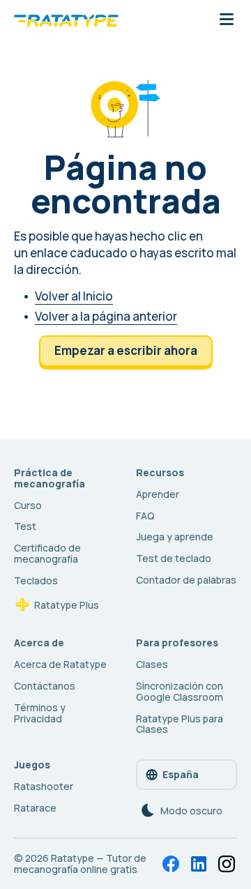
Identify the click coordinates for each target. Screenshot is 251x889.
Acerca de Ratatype (60, 664)
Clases (152, 664)
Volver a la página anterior (106, 316)
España (180, 774)
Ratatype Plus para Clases (179, 724)
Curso (28, 505)
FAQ (145, 515)
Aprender (157, 494)
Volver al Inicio (74, 296)
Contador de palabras (186, 579)
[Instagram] (226, 863)
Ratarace (35, 807)
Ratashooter (43, 786)
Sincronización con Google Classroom (179, 691)
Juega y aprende (174, 536)
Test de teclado (173, 558)
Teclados (36, 580)
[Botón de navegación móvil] (226, 20)
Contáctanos (44, 685)
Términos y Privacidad (40, 713)
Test (25, 526)
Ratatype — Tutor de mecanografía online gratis (80, 863)
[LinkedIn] (198, 863)
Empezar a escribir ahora (125, 350)
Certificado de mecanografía (47, 553)
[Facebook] (170, 863)
